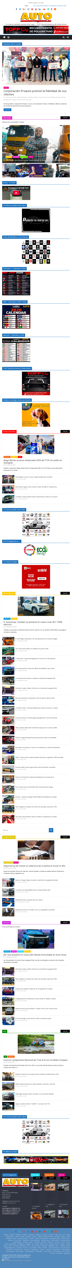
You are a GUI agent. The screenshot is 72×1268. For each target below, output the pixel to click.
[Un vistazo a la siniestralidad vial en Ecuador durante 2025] (8, 889)
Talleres (42, 1249)
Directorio (57, 1242)
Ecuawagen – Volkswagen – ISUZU (50, 1246)
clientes (36, 97)
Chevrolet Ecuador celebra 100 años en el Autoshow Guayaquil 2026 (36, 688)
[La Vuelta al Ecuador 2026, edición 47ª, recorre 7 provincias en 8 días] (49, 1211)
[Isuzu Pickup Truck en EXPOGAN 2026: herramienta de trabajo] (8, 786)
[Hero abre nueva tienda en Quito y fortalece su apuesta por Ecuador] (8, 816)
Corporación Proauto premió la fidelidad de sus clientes (35, 92)
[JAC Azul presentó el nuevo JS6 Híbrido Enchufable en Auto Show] (8, 667)
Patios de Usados (65, 1248)
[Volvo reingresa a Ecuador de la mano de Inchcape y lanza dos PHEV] (8, 806)
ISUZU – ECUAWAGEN (10, 1244)
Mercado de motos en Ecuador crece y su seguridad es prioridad (34, 910)
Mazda (42, 1244)
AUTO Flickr (59, 1253)
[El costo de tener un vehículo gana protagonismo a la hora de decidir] (8, 717)
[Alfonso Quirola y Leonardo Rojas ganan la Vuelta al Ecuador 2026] (49, 1184)
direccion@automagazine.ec (10, 1212)
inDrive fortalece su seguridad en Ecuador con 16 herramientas (63, 1197)
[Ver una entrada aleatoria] (68, 37)
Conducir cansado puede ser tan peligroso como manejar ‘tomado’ (33, 159)
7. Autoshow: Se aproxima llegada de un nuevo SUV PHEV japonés (35, 658)
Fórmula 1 (51, 1235)
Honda (10, 1246)
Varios (6, 87)
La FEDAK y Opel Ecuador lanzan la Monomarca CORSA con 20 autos (36, 497)
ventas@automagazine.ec (10, 1214)
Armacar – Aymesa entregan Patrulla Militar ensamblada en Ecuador (36, 797)
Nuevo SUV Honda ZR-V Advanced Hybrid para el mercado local (34, 777)
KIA (33, 1244)
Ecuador (58, 97)
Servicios (44, 1248)
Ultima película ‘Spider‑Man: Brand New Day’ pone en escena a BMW (36, 728)
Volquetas (43, 1242)
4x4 (5, 1056)
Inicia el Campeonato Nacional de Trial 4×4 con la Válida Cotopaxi (36, 1059)
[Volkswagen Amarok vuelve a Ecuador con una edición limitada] (8, 1093)
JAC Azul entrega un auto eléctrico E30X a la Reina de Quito (33, 1018)
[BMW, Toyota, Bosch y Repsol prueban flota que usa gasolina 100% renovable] (8, 756)
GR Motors (11, 1240)
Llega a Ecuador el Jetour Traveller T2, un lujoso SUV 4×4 (32, 1104)
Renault (68, 1244)
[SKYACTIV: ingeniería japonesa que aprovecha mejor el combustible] (8, 737)
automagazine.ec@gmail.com (11, 1208)
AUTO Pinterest (57, 1251)
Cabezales (37, 1242)
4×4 (64, 1235)
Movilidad (16, 154)
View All (65, 117)
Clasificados (25, 1240)
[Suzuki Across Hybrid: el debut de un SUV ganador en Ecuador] (8, 988)
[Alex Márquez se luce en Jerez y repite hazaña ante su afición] (8, 476)
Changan (62, 1244)
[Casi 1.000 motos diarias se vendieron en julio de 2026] (8, 648)
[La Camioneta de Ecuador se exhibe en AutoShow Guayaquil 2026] (8, 677)
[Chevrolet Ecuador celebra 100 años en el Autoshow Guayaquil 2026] (8, 687)
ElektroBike (23, 1246)
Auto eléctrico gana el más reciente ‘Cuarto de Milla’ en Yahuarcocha (36, 487)
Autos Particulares (35, 1240)
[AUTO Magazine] (4, 37)
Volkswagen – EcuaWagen (24, 1244)
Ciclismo (17, 1236)
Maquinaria (51, 1242)
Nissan (37, 1244)
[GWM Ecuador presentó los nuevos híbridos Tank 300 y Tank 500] (8, 1083)
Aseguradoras (8, 862)
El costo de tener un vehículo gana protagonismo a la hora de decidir (36, 718)
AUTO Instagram (29, 1251)
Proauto (25, 100)
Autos (68, 1242)
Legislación (67, 1253)
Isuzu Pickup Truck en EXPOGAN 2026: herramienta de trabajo (34, 787)
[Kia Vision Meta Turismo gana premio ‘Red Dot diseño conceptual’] (8, 766)
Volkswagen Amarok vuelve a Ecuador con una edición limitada (34, 1094)
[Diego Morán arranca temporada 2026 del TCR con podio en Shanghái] (36, 436)
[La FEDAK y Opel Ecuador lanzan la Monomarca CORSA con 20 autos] (8, 496)
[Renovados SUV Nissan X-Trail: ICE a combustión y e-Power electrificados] (8, 747)
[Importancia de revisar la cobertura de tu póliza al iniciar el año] (36, 841)
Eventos (14, 951)
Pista (20, 457)
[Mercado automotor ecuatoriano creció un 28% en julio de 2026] (8, 697)
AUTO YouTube (48, 1251)
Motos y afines (55, 1240)
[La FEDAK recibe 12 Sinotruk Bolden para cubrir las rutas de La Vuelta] (8, 707)
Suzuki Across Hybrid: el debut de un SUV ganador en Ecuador (34, 989)
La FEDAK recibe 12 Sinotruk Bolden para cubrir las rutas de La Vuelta (36, 708)
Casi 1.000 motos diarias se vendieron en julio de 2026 (31, 649)
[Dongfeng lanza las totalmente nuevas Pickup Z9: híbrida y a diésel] (8, 998)
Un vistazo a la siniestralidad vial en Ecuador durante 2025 (32, 890)
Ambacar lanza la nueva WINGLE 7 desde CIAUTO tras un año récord (36, 1008)
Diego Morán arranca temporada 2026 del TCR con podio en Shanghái (33, 461)
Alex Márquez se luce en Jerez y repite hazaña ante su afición (33, 477)
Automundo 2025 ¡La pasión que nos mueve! (28, 900)
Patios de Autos (66, 1238)
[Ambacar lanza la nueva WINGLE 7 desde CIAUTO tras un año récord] (8, 1008)
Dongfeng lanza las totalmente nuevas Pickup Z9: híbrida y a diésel (35, 999)
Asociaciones (32, 1248)
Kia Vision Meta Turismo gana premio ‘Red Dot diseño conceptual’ (35, 767)
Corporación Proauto (44, 97)
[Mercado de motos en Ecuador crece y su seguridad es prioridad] (8, 909)
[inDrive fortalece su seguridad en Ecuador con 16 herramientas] (63, 1184)
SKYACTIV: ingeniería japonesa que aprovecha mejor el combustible (35, 737)
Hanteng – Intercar (54, 1244)
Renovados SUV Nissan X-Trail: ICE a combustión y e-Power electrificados (37, 747)
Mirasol (63, 97)
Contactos (48, 1249)
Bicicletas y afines (65, 1240)
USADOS (31, 1238)
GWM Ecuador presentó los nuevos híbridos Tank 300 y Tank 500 (35, 1084)
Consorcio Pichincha (53, 1248)
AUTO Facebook (10, 1251)
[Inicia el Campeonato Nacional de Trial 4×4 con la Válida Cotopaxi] (36, 1035)
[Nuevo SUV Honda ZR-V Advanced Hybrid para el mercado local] (8, 776)
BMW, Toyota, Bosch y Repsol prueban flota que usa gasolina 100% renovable (39, 757)
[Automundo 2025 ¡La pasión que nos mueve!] (8, 899)
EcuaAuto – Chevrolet (22, 1248)
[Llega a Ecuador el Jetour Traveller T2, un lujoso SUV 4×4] (8, 1103)
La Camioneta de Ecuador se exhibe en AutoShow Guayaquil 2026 (35, 678)
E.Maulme (53, 97)
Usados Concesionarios (41, 1238)
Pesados (24, 1235)
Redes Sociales (56, 1249)
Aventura (40, 1236)
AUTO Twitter (38, 1251)
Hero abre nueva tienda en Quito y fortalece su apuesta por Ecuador (36, 817)
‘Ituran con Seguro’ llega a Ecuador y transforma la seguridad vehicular (36, 880)
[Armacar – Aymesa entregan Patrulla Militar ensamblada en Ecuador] (8, 796)
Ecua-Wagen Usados (54, 1238)
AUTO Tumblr (66, 1251)
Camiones (38, 1235)
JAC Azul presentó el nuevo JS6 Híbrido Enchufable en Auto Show (34, 668)
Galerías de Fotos (48, 1236)
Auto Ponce (18, 1240)
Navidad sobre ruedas (10, 100)
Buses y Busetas (17, 1242)
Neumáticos (10, 1249)
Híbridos (20, 951)
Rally (56, 1235)
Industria (8, 154)
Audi (46, 1244)
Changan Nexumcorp (9, 1248)
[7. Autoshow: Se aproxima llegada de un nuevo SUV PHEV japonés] (8, 658)
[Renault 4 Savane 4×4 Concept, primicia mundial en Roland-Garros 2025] (8, 1073)
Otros (28, 1246)
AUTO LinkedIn (20, 1251)
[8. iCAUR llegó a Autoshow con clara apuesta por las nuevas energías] (8, 638)
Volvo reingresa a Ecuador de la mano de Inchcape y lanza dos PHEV (36, 807)
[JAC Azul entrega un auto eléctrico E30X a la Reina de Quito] (8, 1017)
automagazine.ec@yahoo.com (11, 1210)
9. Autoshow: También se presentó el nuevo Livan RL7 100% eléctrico (33, 623)
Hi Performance (18, 1249)
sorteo (30, 100)
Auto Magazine (23, 97)
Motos (22, 1236)
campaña (30, 97)
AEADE (39, 1248)
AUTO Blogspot (66, 1249)
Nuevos (14, 1238)
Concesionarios (35, 1246)
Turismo (34, 1236)
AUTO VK (52, 1253)
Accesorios (27, 1249)
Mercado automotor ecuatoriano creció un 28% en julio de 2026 (34, 698)
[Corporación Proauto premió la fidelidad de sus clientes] (36, 48)
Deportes (7, 457)
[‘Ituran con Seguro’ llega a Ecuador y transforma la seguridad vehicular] (8, 879)
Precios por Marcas (23, 1238)
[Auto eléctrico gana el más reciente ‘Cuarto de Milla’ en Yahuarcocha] (8, 486)
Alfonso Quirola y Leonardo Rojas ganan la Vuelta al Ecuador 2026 (50, 1197)
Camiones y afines (28, 1242)
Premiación (19, 100)
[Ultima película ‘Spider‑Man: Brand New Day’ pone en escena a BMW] (8, 727)
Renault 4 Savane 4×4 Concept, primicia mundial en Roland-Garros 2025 (37, 1074)
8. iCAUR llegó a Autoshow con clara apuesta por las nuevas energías (50, 6)
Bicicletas (28, 1236)
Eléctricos (7, 619)
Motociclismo (10, 1236)
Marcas (63, 1242)
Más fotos (57, 1236)
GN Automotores (45, 1240)
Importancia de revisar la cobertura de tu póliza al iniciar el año (34, 865)
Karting (68, 1235)
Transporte (24, 154)
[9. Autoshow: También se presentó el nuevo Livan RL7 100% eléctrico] (36, 598)
